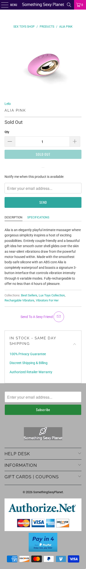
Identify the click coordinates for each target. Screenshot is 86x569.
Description (13, 217)
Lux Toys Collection (52, 295)
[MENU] (2, 5)
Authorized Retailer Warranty (31, 372)
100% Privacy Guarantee (28, 354)
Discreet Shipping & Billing (29, 363)
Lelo (8, 104)
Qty (7, 132)
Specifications (38, 217)
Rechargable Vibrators (19, 300)
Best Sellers (29, 295)
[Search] (69, 5)
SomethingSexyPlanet (48, 492)
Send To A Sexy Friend (37, 317)
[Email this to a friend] (59, 316)
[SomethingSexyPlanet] (43, 5)
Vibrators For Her (47, 300)
